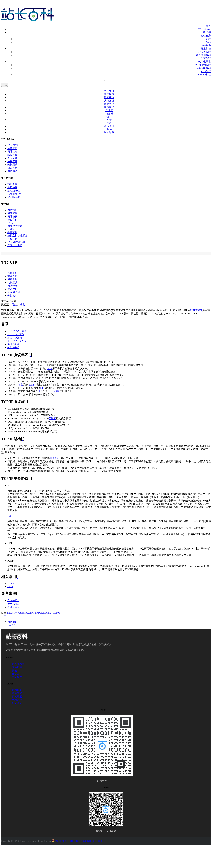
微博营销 (12, 232)
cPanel (109, 129)
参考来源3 (13, 607)
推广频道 (109, 94)
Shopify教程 (204, 74)
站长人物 (12, 155)
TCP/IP (11, 624)
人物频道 (109, 100)
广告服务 (17, 690)
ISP (41, 388)
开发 (208, 38)
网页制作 (109, 107)
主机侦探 (12, 187)
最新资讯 (12, 148)
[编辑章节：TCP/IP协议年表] (30, 355)
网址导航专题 (14, 226)
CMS (109, 116)
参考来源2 (13, 603)
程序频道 (109, 91)
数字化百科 (204, 29)
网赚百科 (12, 279)
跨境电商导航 (14, 194)
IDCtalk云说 (13, 190)
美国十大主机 (14, 245)
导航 (4, 85)
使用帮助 (12, 161)
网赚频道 (109, 97)
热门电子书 (204, 61)
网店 (109, 123)
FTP (49, 368)
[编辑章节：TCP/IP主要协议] (30, 478)
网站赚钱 (12, 216)
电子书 (207, 32)
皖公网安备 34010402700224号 (68, 841)
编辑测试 (12, 164)
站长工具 (12, 282)
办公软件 (206, 45)
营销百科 (12, 276)
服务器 (207, 42)
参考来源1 (13, 600)
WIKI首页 (12, 145)
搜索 (22, 304)
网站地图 (12, 171)
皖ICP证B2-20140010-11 (94, 841)
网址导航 (109, 132)
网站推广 (12, 210)
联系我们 (17, 693)
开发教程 (206, 48)
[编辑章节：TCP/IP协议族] (26, 402)
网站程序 (109, 104)
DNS (31, 384)
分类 (3, 616)
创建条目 (12, 168)
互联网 (52, 418)
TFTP (10, 586)
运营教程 (206, 58)
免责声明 (17, 699)
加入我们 (17, 703)
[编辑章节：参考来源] (17, 593)
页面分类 (12, 158)
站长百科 (12, 184)
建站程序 (206, 35)
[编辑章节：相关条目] (17, 577)
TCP (9, 516)
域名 (20, 384)
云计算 (109, 110)
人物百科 (12, 272)
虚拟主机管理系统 (17, 235)
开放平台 (12, 239)
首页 (208, 25)
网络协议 (12, 621)
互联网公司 (13, 292)
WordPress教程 (203, 65)
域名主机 (12, 289)
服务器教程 (204, 52)
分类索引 (12, 295)
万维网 (55, 391)
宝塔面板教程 (203, 68)
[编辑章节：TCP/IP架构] (22, 439)
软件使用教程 (203, 55)
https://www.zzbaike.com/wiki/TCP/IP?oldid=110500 (33, 612)
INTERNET (196, 310)
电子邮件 (55, 458)
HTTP (40, 391)
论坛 (109, 119)
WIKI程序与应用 (16, 242)
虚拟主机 (109, 126)
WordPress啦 (13, 197)
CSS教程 (206, 71)
